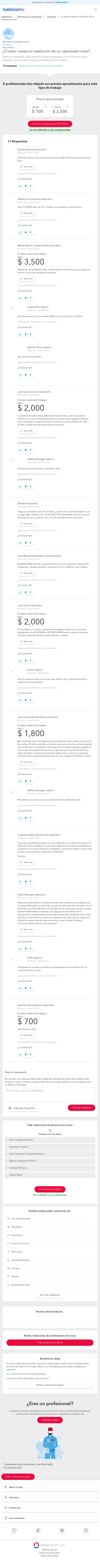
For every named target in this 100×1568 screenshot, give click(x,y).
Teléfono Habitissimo (12, 1536)
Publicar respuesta (81, 1108)
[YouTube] (62, 1531)
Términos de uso (49, 1550)
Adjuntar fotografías (24, 1108)
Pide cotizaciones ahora (50, 1342)
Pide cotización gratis (50, 1189)
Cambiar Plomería (18, 1168)
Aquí (9, 1374)
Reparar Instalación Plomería (23, 1161)
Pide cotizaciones (50, 1563)
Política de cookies (49, 1556)
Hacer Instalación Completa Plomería (27, 1154)
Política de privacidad (49, 1553)
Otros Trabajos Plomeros (21, 1140)
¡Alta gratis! (62, 2)
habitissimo (6, 17)
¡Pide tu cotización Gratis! (50, 1385)
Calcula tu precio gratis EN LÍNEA (50, 124)
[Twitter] (38, 1531)
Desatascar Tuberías (18, 1147)
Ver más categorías (50, 1295)
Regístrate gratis (50, 1420)
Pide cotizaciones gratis (18, 1477)
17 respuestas (10, 66)
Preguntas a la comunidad (29, 17)
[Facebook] (14, 1531)
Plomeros (51, 17)
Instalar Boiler (15, 1175)
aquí (44, 1367)
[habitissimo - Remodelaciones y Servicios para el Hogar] (13, 9)
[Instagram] (86, 1531)
